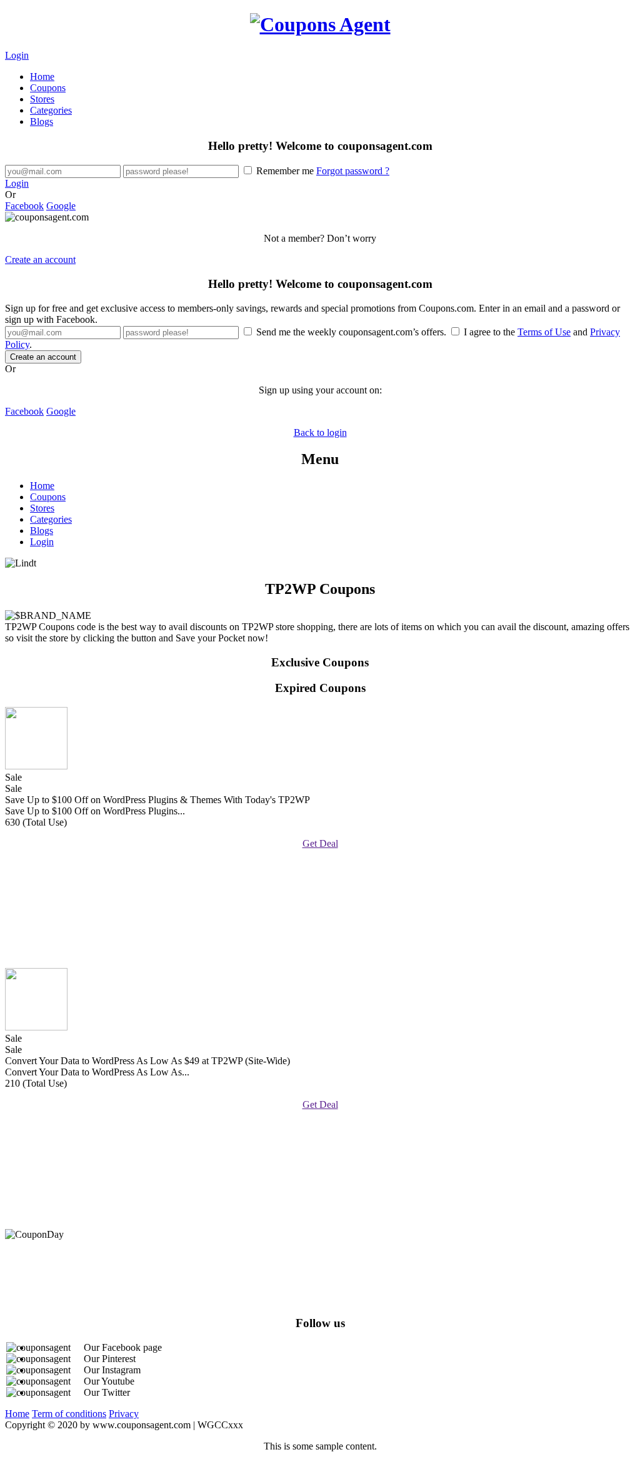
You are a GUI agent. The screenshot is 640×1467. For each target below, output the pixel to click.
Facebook (24, 205)
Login (17, 55)
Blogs (41, 121)
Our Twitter (107, 1392)
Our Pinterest (110, 1358)
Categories (51, 110)
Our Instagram (112, 1370)
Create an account (40, 259)
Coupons (48, 87)
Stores (42, 99)
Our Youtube (109, 1381)
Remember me (321, 170)
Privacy (124, 1413)
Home (42, 76)
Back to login (320, 432)
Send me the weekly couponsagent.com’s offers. (351, 332)
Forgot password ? (352, 170)
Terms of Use (544, 332)
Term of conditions (69, 1413)
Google (61, 205)
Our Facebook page (123, 1347)
